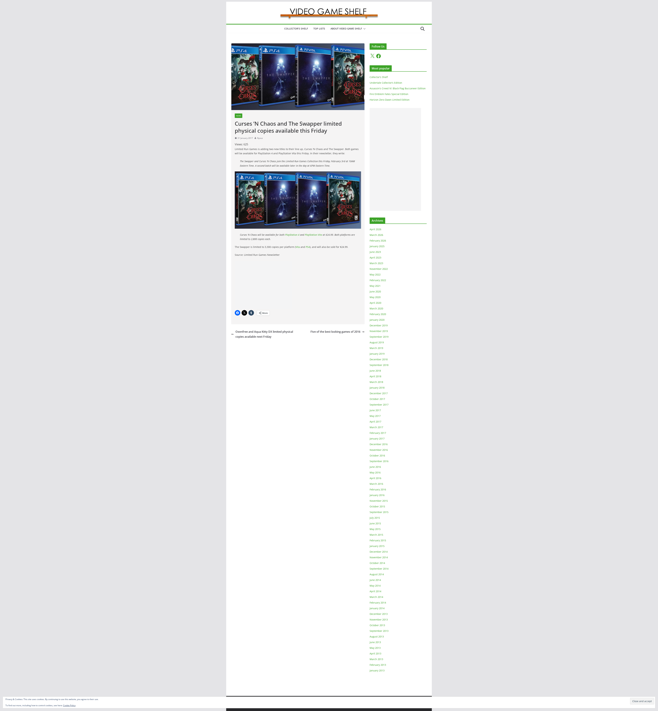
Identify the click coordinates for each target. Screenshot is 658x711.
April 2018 (375, 376)
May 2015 (375, 529)
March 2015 (376, 534)
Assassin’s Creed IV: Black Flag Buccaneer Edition (398, 88)
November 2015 (379, 500)
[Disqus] (297, 382)
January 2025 (377, 246)
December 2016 (379, 444)
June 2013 (375, 642)
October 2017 (377, 399)
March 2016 (376, 483)
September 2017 (379, 404)
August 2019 (377, 342)
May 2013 (375, 647)
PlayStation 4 (292, 234)
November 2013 (379, 619)
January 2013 (377, 670)
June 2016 (375, 466)
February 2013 (378, 664)
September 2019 (379, 336)
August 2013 (377, 636)
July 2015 (375, 517)
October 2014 (377, 563)
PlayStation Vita (313, 234)
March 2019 (376, 348)
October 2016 (377, 455)
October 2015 (377, 506)
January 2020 (377, 319)
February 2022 (378, 280)
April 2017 (375, 421)
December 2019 (379, 325)
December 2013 (379, 614)
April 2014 (375, 591)
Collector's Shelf (296, 28)
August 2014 (377, 574)
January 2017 (377, 438)
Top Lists (319, 28)
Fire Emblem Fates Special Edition (389, 94)
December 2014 (379, 551)
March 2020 (376, 308)
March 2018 (376, 382)
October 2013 (377, 625)
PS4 (308, 247)
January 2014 (377, 608)
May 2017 (375, 416)
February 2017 (378, 433)
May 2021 (375, 285)
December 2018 (379, 359)
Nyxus (260, 138)
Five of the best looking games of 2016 (335, 332)
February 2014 (378, 602)
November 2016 (379, 449)
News (238, 116)
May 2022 (375, 274)
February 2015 (378, 540)
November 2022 (379, 268)
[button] (364, 28)
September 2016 (379, 461)
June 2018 (375, 370)
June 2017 (375, 410)
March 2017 (376, 427)
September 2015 (379, 512)
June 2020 (375, 291)
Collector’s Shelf (379, 77)
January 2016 (377, 495)
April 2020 (375, 302)
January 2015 (377, 546)
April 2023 (375, 257)
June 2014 (375, 580)
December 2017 (379, 393)
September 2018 (379, 365)
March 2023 (376, 263)
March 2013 (376, 659)
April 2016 (375, 478)
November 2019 (379, 331)
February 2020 (378, 314)
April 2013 (375, 653)
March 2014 (376, 597)
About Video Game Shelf (346, 28)
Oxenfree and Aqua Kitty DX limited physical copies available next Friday (264, 334)
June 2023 (375, 252)
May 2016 (375, 472)
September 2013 (379, 630)
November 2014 (379, 557)
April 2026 (375, 229)
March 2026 (376, 235)
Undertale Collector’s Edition (386, 82)
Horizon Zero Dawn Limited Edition (390, 99)
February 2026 (378, 240)
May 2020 (375, 297)
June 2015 (375, 523)
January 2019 (377, 353)
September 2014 (379, 568)
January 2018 (377, 387)
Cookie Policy (69, 705)
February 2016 (378, 489)
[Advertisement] (263, 285)
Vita (298, 247)
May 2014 (375, 585)
